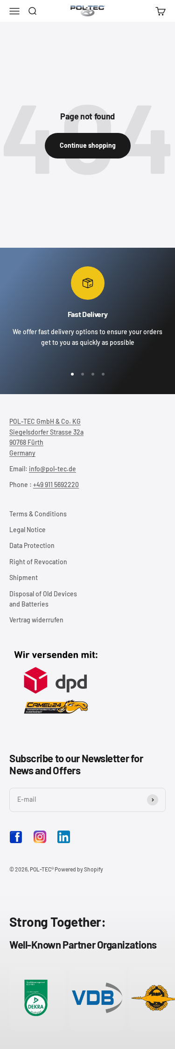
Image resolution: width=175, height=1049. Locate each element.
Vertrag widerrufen (36, 620)
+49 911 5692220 (56, 484)
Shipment (23, 577)
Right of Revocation (38, 562)
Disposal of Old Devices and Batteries (43, 599)
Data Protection (32, 545)
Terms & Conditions (38, 514)
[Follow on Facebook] (15, 841)
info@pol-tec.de (52, 469)
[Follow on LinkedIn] (63, 837)
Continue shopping (88, 145)
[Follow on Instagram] (40, 837)
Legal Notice (27, 530)
